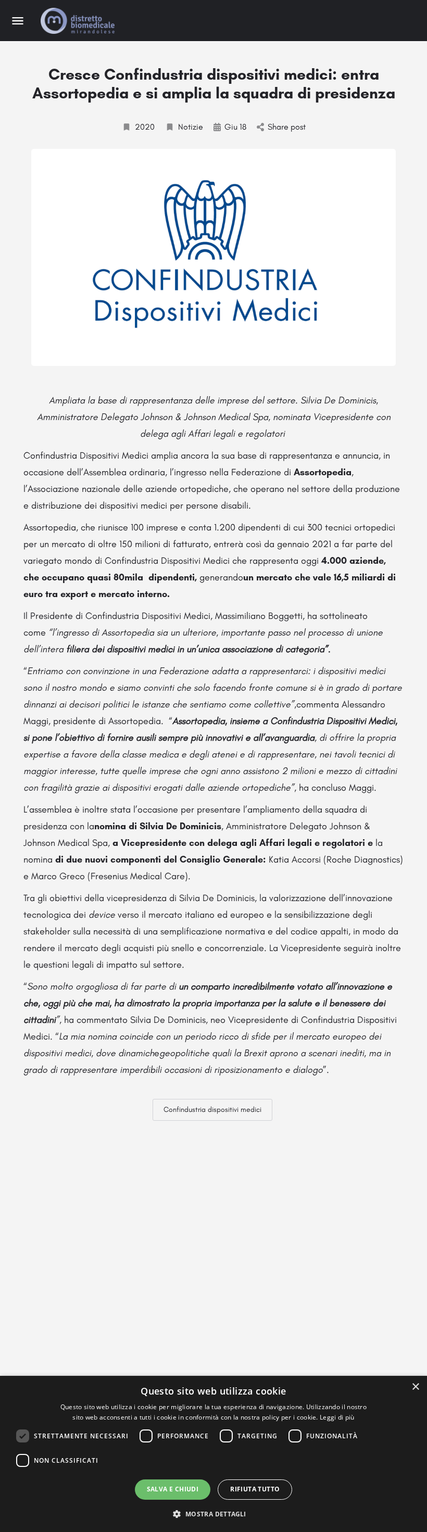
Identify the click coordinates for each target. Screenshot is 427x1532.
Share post (287, 127)
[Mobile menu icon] (17, 20)
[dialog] (213, 1454)
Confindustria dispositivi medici (212, 1109)
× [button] (415, 1387)
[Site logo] (79, 21)
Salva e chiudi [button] (173, 1489)
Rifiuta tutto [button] (255, 1489)
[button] (213, 1514)
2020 (145, 127)
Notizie (190, 127)
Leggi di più (337, 1417)
